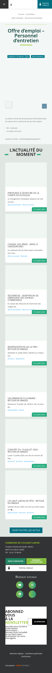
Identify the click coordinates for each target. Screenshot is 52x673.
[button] (8, 104)
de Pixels (22, 665)
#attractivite (12, 512)
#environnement (14, 205)
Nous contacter (15, 561)
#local (21, 410)
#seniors (24, 256)
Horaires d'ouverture (36, 561)
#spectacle (20, 359)
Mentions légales (17, 653)
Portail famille (45, 4)
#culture (11, 359)
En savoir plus (39, 209)
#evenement (13, 410)
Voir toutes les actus (26, 530)
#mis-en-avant (28, 205)
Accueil (21, 14)
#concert (11, 461)
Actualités (30, 14)
